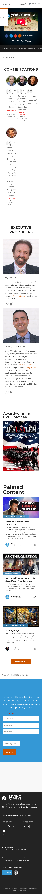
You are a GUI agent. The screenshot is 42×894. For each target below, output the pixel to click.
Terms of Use (24, 890)
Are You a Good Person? (15, 674)
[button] (6, 36)
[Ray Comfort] (21, 256)
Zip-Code (6, 739)
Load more (21, 661)
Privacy (16, 890)
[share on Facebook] (28, 547)
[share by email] (34, 547)
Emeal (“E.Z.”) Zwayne (15, 347)
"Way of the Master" (25, 365)
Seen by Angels (13, 630)
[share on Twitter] (31, 547)
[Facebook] (11, 304)
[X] (7, 304)
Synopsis (8, 57)
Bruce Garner (15, 648)
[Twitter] (4, 826)
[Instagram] (13, 826)
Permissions (33, 888)
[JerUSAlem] (21, 446)
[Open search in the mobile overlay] (26, 4)
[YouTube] (4, 831)
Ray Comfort (10, 278)
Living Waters (15, 544)
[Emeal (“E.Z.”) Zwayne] (21, 325)
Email (9, 713)
